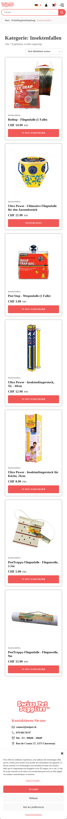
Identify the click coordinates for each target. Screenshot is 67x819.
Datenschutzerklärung (33, 814)
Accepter (33, 789)
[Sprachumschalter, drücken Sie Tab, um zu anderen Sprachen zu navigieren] (38, 5)
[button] (62, 753)
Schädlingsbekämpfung (23, 20)
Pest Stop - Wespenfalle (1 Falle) (29, 296)
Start (7, 20)
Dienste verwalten (33, 780)
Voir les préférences (33, 807)
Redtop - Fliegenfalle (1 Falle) (27, 119)
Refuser (33, 798)
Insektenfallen (14, 115)
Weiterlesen (33, 223)
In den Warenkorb (33, 133)
